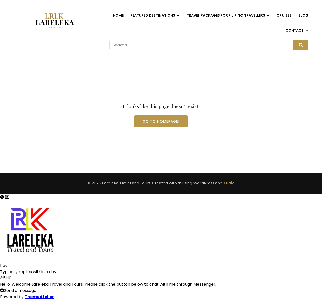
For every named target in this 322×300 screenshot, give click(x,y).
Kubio (229, 183)
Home (118, 15)
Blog (303, 15)
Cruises (284, 15)
